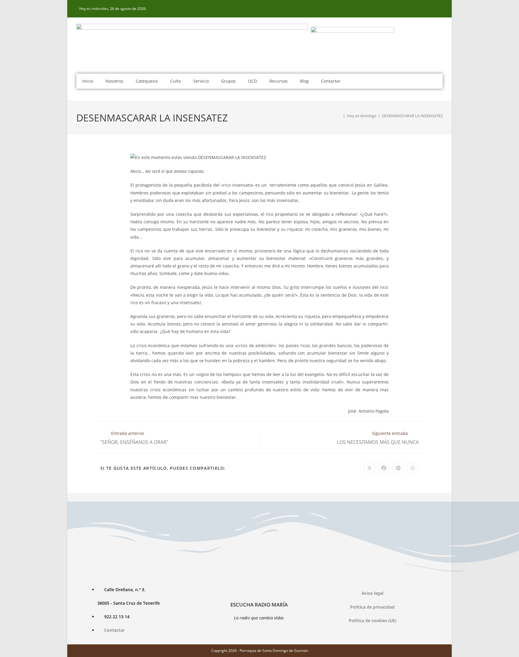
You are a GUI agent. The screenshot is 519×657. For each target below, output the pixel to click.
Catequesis (147, 81)
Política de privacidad (372, 607)
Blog (304, 81)
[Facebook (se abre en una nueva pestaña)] (439, 9)
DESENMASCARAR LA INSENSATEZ (412, 115)
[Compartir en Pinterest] (398, 468)
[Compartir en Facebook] (384, 468)
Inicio (87, 81)
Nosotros (114, 81)
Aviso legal (373, 593)
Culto (175, 81)
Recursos (278, 81)
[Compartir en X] (369, 468)
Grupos (228, 81)
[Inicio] (339, 115)
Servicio (201, 81)
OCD (252, 81)
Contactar (331, 81)
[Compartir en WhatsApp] (413, 468)
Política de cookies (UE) (372, 620)
